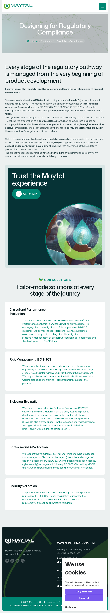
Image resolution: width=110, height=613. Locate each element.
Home (34, 41)
